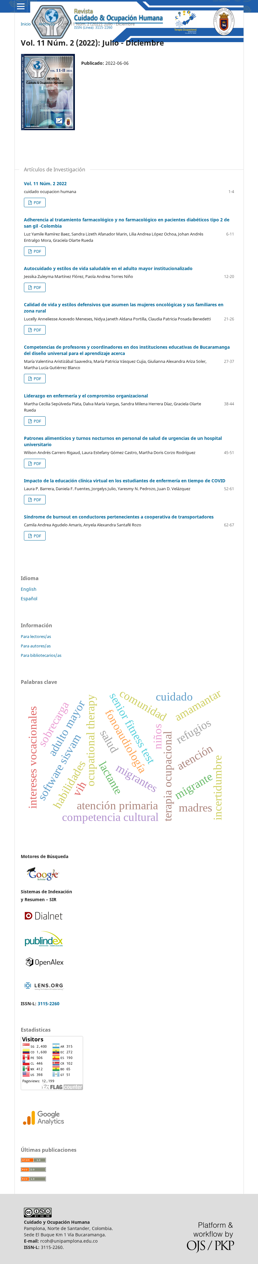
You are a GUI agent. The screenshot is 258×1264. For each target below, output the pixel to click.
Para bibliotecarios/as (41, 655)
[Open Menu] (20, 6)
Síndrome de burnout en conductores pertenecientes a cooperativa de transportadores (119, 517)
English (28, 589)
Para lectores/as (36, 636)
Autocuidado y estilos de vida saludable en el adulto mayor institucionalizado (108, 268)
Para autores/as (36, 646)
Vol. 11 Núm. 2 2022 (45, 183)
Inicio (26, 24)
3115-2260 (48, 1003)
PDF (37, 202)
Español (29, 599)
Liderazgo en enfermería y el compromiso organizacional (86, 396)
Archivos (47, 24)
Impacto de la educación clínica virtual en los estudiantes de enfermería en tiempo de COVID (124, 481)
